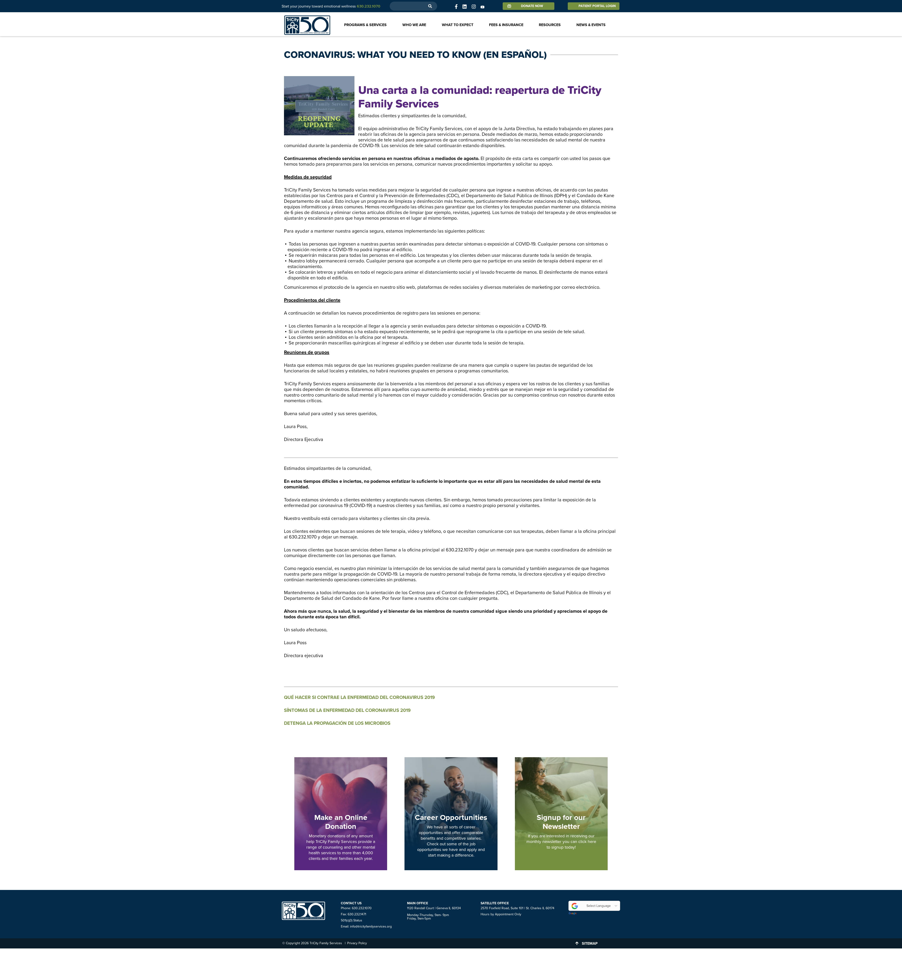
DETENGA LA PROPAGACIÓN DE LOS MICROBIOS (337, 723)
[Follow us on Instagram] (474, 7)
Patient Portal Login (597, 6)
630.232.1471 (357, 914)
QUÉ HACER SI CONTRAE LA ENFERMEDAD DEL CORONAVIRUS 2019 (359, 697)
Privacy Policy (357, 943)
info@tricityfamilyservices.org (371, 926)
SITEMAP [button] (590, 943)
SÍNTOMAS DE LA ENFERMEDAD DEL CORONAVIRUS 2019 (347, 710)
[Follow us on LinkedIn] (465, 7)
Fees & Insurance (506, 25)
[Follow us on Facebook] (456, 7)
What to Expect (457, 25)
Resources (550, 25)
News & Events (591, 25)
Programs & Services (365, 25)
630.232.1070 (362, 908)
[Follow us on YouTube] (482, 7)
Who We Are (414, 25)
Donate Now (532, 6)
